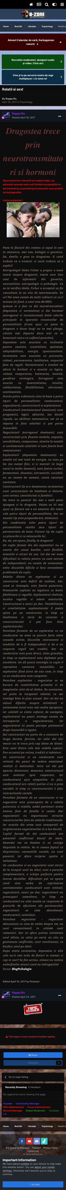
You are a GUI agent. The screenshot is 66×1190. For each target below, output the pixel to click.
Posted (23, 117)
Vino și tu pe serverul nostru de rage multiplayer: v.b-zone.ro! (33, 77)
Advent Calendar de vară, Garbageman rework (31, 42)
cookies (25, 1163)
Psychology (26, 102)
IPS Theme (11, 1147)
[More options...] (59, 116)
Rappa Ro (11, 98)
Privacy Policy (50, 1147)
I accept (34, 1184)
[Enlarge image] (33, 1008)
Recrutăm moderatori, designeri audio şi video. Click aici (33, 61)
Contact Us (33, 1151)
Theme (35, 1147)
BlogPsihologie (22, 969)
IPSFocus (24, 1147)
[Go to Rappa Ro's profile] (6, 115)
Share (33, 1055)
